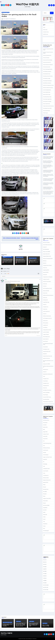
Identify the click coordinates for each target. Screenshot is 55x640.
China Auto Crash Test (47, 62)
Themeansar (34, 638)
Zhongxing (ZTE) (46, 385)
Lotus (44, 473)
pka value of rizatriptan (47, 160)
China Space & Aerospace (47, 80)
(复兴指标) (44, 566)
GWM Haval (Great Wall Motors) (48, 295)
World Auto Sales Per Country (48, 87)
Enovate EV (45, 274)
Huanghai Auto (45, 306)
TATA (44, 521)
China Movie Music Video (47, 96)
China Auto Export (46, 57)
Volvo (44, 528)
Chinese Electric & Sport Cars (48, 401)
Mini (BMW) (45, 491)
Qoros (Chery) (45, 341)
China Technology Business (47, 69)
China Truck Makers (46, 392)
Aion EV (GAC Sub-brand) (47, 244)
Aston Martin (45, 422)
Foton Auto (45, 283)
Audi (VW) (44, 424)
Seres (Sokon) (45, 346)
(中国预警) (44, 580)
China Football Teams (46, 92)
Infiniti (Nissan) (45, 454)
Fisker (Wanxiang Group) (47, 443)
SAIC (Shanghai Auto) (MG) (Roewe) (7, 257)
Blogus (30, 638)
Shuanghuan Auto (46, 349)
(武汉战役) (44, 582)
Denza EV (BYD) (45, 272)
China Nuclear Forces (46, 73)
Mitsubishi (45, 493)
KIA (43, 461)
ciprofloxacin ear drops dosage (48, 178)
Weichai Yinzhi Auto (46, 358)
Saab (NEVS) (45, 507)
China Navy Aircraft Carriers (48, 76)
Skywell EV (45, 353)
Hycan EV (44, 313)
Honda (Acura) (45, 450)
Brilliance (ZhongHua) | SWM (47, 258)
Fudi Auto (44, 286)
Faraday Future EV (46, 279)
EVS (21, 249)
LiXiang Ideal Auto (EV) (47, 329)
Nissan (44, 496)
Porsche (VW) (45, 500)
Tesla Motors (45, 523)
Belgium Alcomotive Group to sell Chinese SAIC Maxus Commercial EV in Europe (7, 260)
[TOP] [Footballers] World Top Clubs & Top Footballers (48, 167)
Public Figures (18, 621)
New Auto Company (46, 242)
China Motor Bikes (46, 399)
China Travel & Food (46, 103)
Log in (44, 27)
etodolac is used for (46, 174)
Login (5, 271)
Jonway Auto (45, 320)
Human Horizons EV (46, 311)
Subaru (44, 516)
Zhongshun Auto (46, 383)
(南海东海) (44, 575)
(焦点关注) (44, 559)
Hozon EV (44, 304)
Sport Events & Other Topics (7, 622)
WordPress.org (45, 34)
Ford (44, 445)
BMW (44, 429)
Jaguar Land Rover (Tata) (47, 457)
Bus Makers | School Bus (47, 390)
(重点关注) (44, 562)
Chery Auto (45, 267)
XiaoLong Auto (45, 369)
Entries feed (45, 29)
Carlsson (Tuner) (46, 434)
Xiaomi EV (44, 371)
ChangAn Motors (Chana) (47, 265)
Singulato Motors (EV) (46, 351)
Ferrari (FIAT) (45, 438)
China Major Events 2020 (47, 108)
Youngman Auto (46, 378)
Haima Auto (45, 297)
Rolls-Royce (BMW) (46, 505)
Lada (44, 466)
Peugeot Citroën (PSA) (47, 498)
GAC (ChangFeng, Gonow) (47, 288)
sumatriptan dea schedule (47, 170)
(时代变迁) (44, 564)
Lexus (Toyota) (45, 470)
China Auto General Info (47, 55)
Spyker (44, 512)
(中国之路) (44, 578)
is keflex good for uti (46, 182)
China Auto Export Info (5, 12)
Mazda (44, 484)
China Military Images (46, 78)
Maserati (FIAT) (45, 482)
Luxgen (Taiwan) (46, 334)
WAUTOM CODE (45, 587)
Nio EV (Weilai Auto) (46, 336)
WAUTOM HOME (45, 589)
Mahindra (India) (46, 477)
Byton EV (44, 263)
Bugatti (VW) (45, 431)
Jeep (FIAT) (45, 459)
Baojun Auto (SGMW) (46, 251)
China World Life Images (47, 101)
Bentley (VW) (45, 427)
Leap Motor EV (45, 325)
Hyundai (44, 452)
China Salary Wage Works (47, 99)
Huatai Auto (45, 309)
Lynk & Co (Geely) (46, 332)
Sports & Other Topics (46, 94)
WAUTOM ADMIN (45, 585)
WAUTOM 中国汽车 (27, 4)
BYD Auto (44, 260)
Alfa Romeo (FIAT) (46, 420)
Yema (44, 376)
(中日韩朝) (44, 573)
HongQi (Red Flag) (46, 302)
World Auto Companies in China (48, 85)
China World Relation (46, 110)
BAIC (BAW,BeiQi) (46, 249)
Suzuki (44, 519)
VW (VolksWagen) (46, 530)
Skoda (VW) (45, 514)
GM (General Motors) (46, 447)
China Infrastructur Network (48, 64)
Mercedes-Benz (45, 489)
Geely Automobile (46, 290)
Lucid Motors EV (45, 475)
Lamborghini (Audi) (46, 468)
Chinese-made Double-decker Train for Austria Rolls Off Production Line (20, 260)
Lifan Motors (45, 327)
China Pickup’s (45, 394)
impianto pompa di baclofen (47, 156)
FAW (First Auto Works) (47, 281)
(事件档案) (44, 571)
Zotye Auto (45, 387)
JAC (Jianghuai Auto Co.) (47, 318)
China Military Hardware (47, 71)
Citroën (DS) (45, 436)
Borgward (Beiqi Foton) (47, 256)
